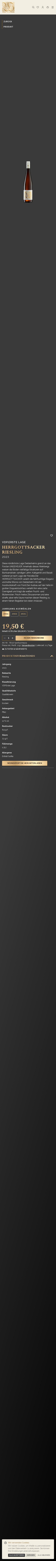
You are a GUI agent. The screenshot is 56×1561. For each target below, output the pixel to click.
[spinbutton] (8, 638)
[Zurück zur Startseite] (8, 7)
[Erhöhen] (12, 638)
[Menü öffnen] (53, 7)
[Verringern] (5, 638)
